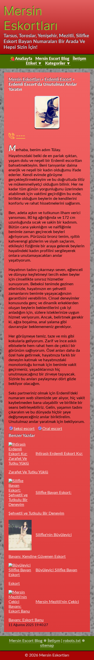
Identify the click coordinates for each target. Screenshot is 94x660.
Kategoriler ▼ (57, 63)
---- (20, 136)
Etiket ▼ (34, 63)
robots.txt (72, 641)
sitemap (47, 646)
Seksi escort (24, 429)
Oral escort (52, 429)
